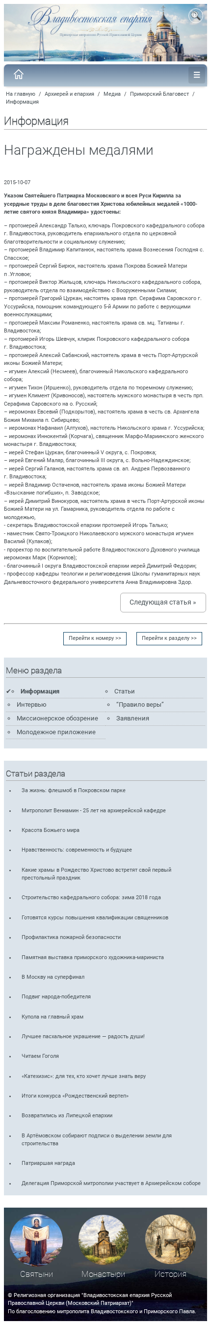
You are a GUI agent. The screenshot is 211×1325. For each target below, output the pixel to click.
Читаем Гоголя (40, 1056)
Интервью (32, 704)
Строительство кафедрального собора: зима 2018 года (91, 897)
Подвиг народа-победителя (56, 997)
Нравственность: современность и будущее (77, 850)
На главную (20, 94)
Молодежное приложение (56, 732)
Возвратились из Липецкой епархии (67, 1115)
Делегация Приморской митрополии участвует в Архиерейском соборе (111, 1183)
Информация (22, 102)
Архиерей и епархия (69, 94)
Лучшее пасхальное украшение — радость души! (83, 1036)
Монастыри (103, 1274)
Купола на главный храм (52, 1017)
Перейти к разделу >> (169, 638)
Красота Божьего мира (50, 830)
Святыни (36, 1274)
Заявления (132, 718)
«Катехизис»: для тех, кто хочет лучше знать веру (84, 1076)
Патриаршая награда (48, 1163)
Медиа (112, 94)
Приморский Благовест (159, 94)
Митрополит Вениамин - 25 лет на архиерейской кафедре (94, 810)
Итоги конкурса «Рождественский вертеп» (75, 1096)
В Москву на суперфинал (53, 977)
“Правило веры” (140, 704)
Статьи (124, 691)
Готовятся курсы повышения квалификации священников (95, 917)
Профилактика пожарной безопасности (71, 937)
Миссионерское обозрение (57, 718)
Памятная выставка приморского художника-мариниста (93, 957)
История (170, 1274)
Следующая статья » (163, 602)
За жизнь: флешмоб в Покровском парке (74, 790)
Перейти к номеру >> (95, 638)
